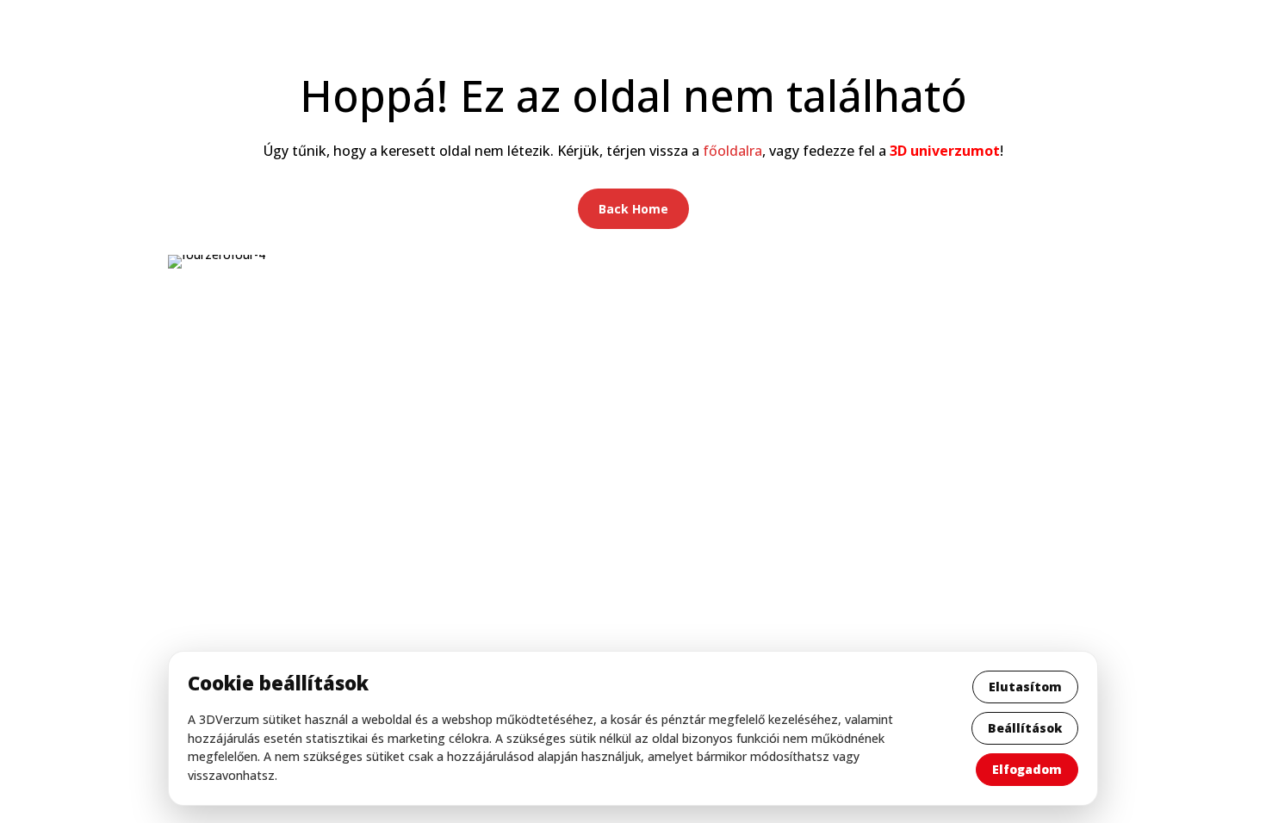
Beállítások (1025, 728)
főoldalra (732, 150)
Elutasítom (1025, 686)
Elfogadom (1027, 769)
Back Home (633, 209)
